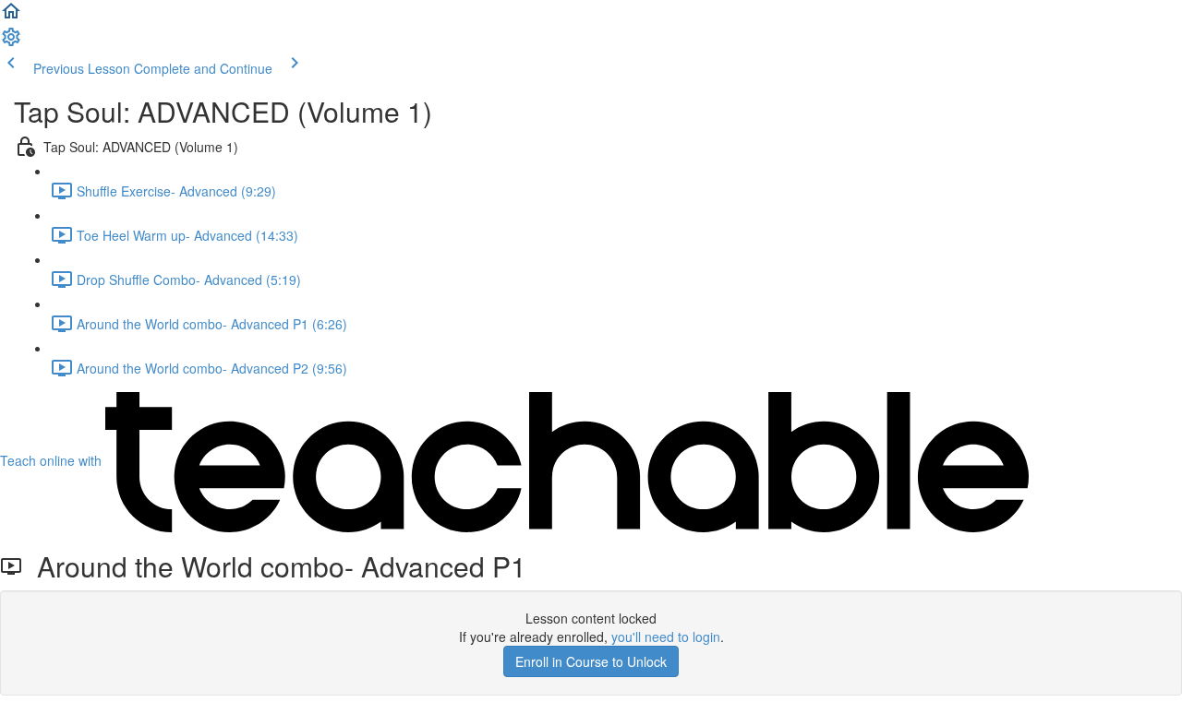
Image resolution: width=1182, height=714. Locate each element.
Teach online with (52, 460)
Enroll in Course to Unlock (591, 661)
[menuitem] (11, 42)
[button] (11, 16)
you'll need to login (665, 636)
